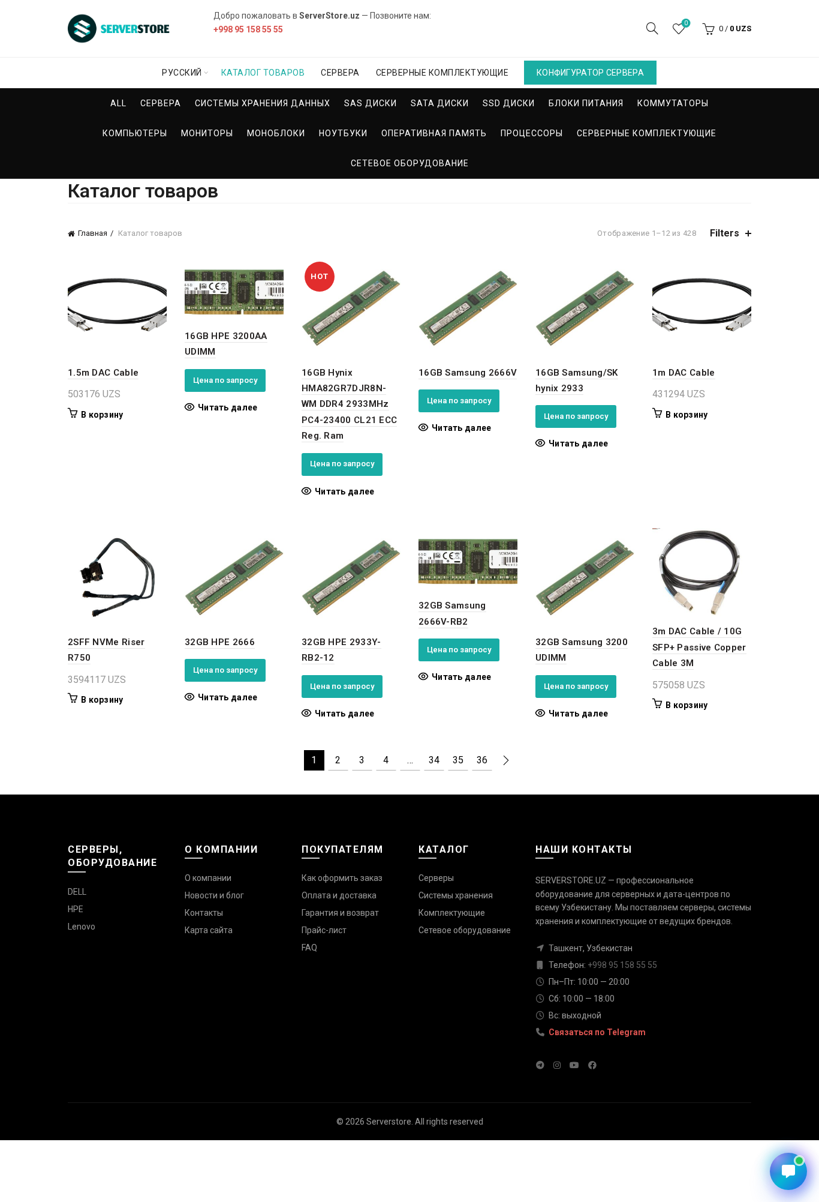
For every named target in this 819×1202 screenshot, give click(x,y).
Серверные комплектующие (442, 72)
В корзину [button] (102, 414)
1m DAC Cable (683, 372)
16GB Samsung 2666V (467, 372)
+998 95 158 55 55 (248, 29)
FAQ (309, 947)
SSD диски (509, 103)
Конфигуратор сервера (590, 72)
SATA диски (440, 103)
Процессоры (532, 133)
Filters (724, 233)
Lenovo (81, 926)
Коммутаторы (673, 103)
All (118, 103)
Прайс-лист (324, 930)
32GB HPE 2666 (220, 642)
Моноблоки (276, 133)
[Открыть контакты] (788, 1171)
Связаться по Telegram (596, 1032)
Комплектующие (451, 913)
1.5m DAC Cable (103, 372)
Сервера (340, 72)
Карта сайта (209, 930)
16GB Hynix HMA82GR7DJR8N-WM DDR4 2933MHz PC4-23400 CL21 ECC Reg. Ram (349, 404)
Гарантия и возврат (340, 913)
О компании (208, 878)
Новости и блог (214, 895)
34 (434, 760)
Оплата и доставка (339, 895)
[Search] (652, 28)
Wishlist (686, 23)
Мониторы (207, 133)
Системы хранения (455, 895)
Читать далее (228, 407)
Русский (182, 72)
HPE (75, 909)
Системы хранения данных (262, 103)
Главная (92, 233)
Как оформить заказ (342, 878)
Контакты (204, 913)
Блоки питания (586, 103)
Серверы (436, 878)
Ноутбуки (343, 133)
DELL (77, 892)
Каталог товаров (263, 72)
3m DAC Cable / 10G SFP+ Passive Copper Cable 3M (699, 647)
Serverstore (388, 1121)
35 (458, 760)
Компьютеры (135, 133)
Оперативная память (434, 133)
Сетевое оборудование (410, 163)
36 (482, 760)
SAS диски (370, 103)
